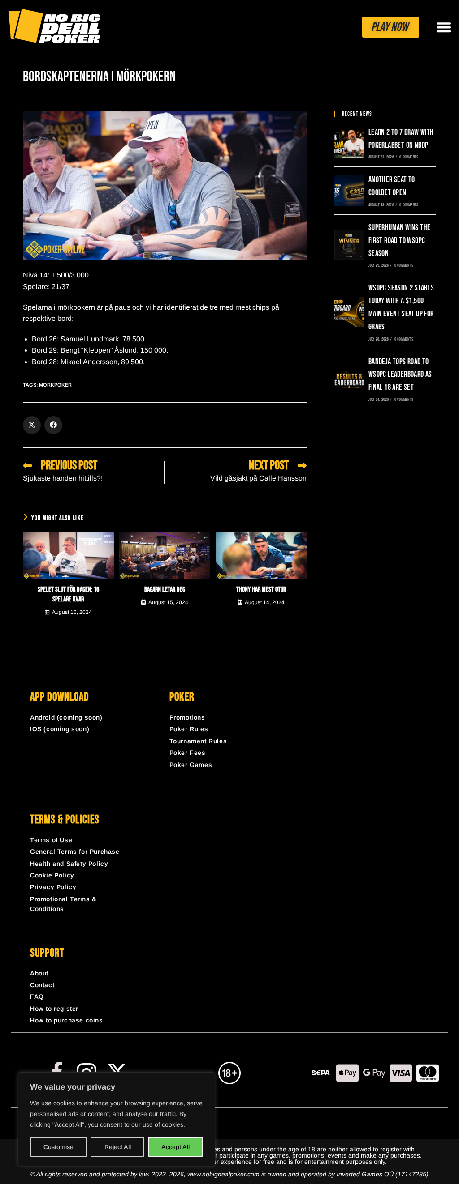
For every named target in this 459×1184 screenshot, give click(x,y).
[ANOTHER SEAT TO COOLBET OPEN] (349, 190)
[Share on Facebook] (53, 425)
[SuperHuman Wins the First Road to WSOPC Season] (349, 245)
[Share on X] (32, 425)
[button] (444, 27)
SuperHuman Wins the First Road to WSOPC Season (399, 240)
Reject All (117, 1146)
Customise (58, 1146)
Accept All (175, 1146)
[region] (116, 1119)
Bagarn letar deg (164, 589)
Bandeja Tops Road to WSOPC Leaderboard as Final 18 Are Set (400, 374)
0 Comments (408, 157)
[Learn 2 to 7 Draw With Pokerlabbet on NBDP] (349, 143)
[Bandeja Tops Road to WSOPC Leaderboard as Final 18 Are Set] (349, 379)
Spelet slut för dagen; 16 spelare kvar (68, 594)
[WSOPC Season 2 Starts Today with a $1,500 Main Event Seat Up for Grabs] (349, 312)
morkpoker (55, 385)
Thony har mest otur (261, 589)
